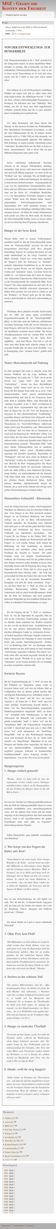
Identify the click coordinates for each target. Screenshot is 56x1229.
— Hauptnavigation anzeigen (15, 14)
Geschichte (11, 1137)
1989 (6, 1198)
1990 (6, 1181)
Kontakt (30, 1225)
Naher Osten (12, 1152)
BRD (9, 1125)
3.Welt (19, 30)
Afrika (10, 1118)
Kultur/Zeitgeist (13, 1144)
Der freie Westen (13, 1129)
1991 (6, 1170)
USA (9, 1159)
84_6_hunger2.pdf (22, 33)
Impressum (6, 1225)
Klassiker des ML (14, 1140)
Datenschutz (19, 1225)
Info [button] (6, 22)
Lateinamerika (12, 1148)
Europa (9, 1133)
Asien (9, 1121)
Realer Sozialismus (15, 1155)
